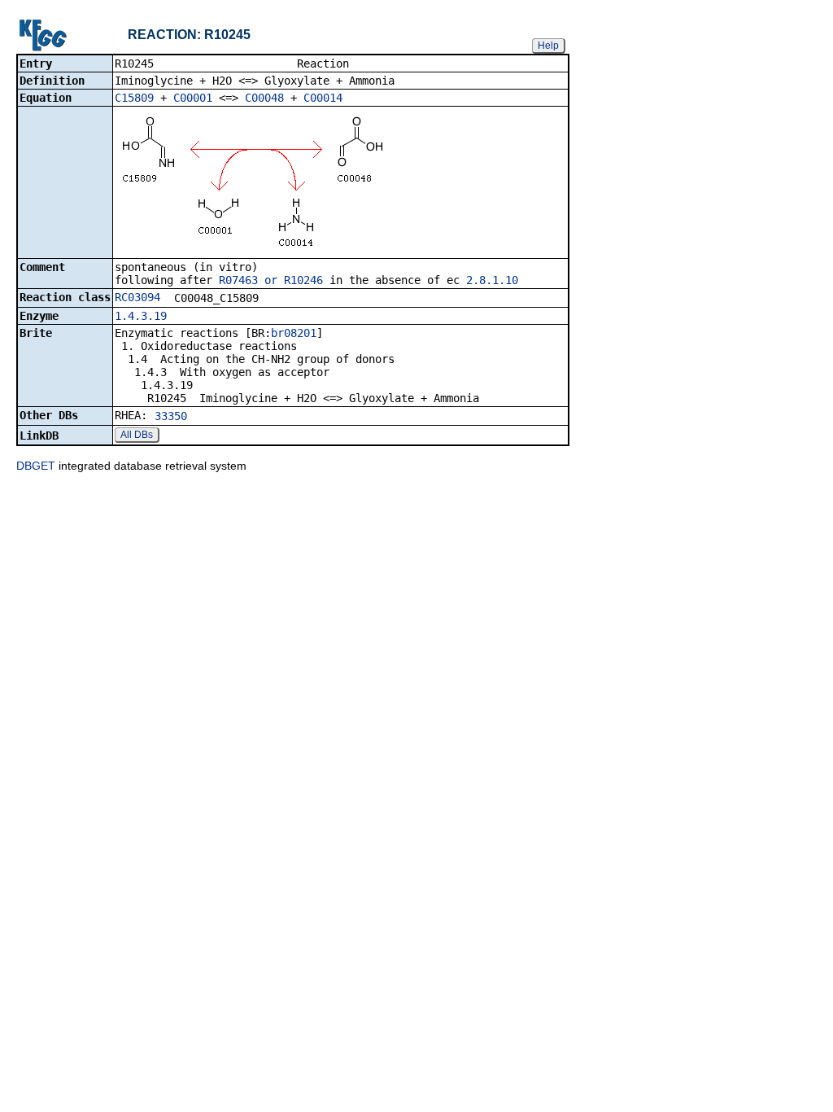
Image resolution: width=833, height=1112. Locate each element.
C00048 (264, 97)
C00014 (322, 97)
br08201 (293, 332)
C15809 (134, 97)
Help (548, 45)
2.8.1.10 (492, 280)
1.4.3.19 (141, 315)
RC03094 (137, 297)
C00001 (192, 97)
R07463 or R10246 (271, 280)
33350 (171, 415)
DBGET (35, 465)
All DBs (136, 434)
